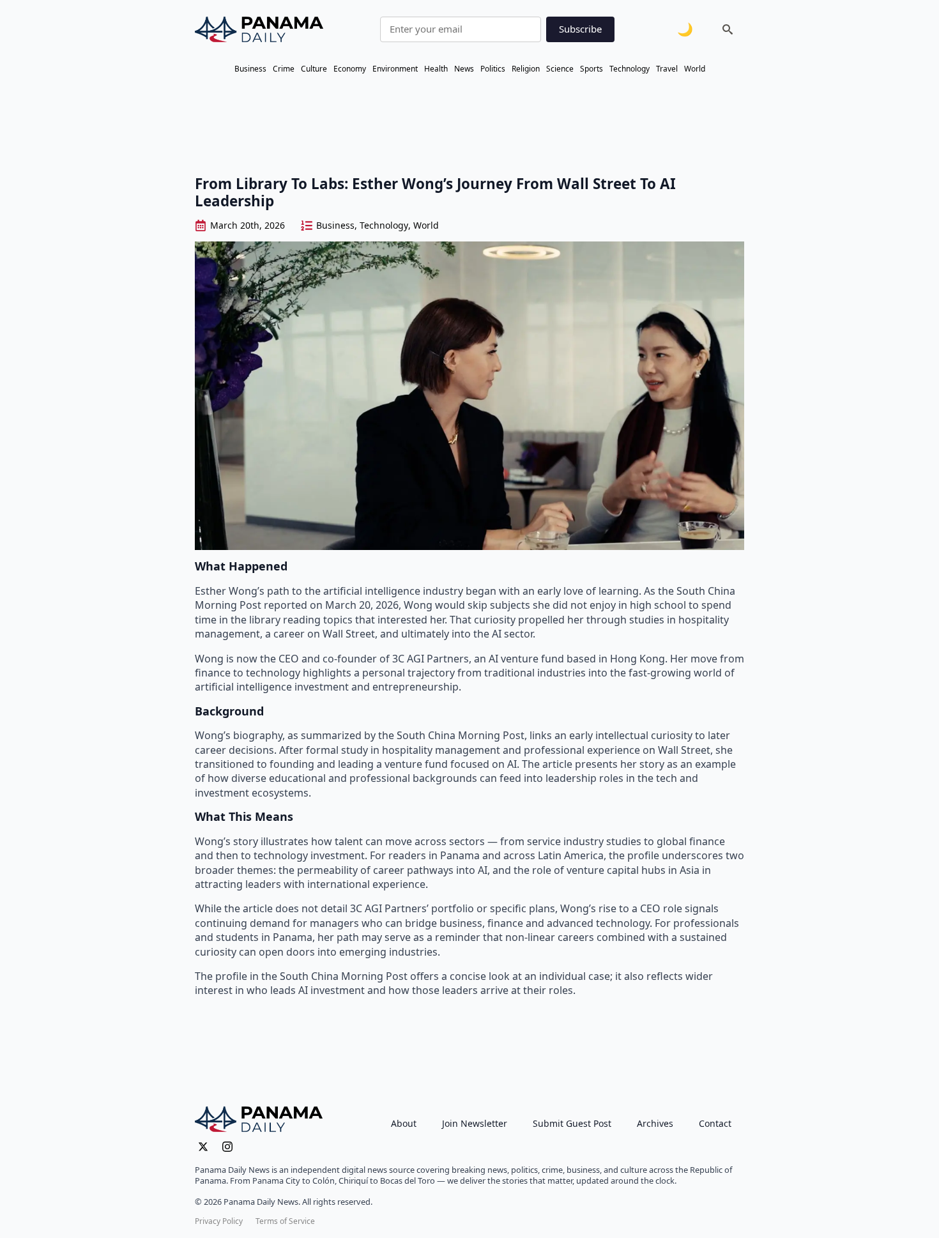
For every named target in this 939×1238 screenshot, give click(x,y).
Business (250, 68)
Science (560, 68)
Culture (314, 68)
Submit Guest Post (572, 1123)
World (694, 68)
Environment (395, 68)
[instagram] (227, 1146)
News (464, 68)
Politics (492, 68)
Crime (283, 68)
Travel (667, 68)
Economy (349, 68)
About (403, 1123)
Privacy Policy (219, 1221)
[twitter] (203, 1146)
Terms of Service (285, 1221)
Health (436, 68)
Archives (655, 1123)
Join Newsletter (474, 1123)
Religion (526, 68)
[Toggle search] (727, 29)
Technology (629, 68)
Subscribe (580, 28)
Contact (715, 1123)
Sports (591, 68)
